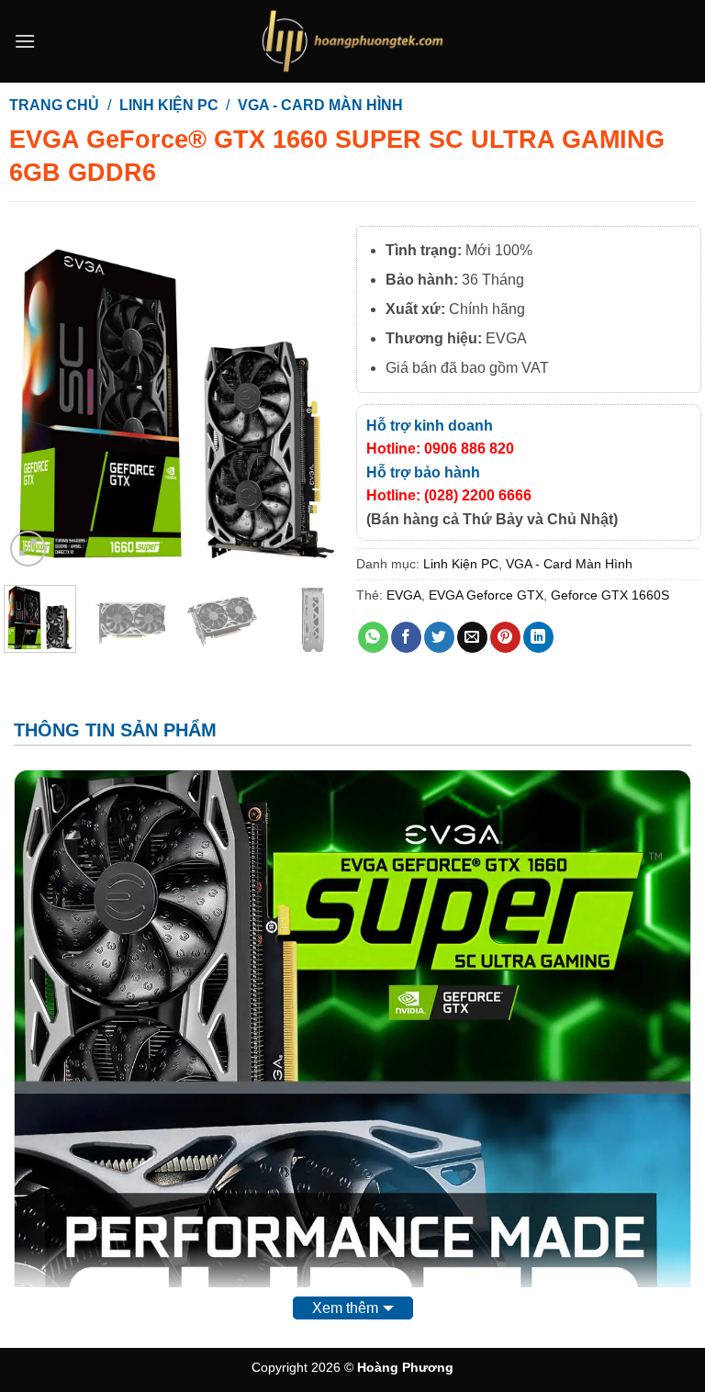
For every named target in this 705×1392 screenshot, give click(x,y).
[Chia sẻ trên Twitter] (439, 637)
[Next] (318, 398)
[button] (25, 40)
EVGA (403, 595)
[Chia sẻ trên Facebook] (406, 637)
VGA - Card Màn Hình (320, 105)
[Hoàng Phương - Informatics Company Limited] (352, 41)
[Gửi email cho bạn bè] (472, 637)
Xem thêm (345, 1308)
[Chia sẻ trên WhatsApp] (373, 637)
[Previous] (33, 398)
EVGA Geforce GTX (486, 595)
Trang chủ (54, 105)
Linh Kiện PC (168, 105)
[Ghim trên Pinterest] (505, 637)
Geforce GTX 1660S (610, 595)
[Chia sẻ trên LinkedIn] (538, 637)
